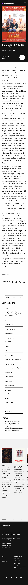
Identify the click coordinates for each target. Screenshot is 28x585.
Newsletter (17, 563)
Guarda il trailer (10, 297)
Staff (3, 556)
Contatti (4, 558)
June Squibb (15, 312)
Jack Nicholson (9, 316)
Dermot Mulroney (9, 314)
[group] (7, 473)
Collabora (4, 561)
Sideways (14, 250)
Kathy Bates (8, 312)
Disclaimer (17, 560)
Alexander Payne (9, 324)
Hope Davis (18, 314)
